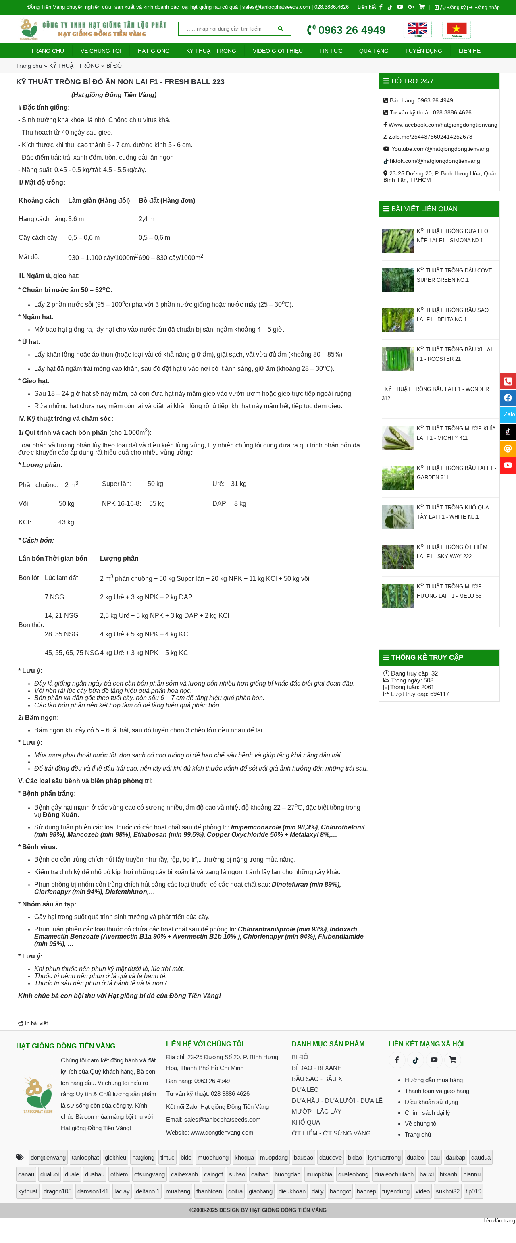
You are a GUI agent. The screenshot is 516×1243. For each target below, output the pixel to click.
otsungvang (149, 1174)
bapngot (340, 1191)
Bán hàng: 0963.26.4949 (420, 100)
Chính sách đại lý (427, 1112)
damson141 (92, 1191)
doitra (235, 1191)
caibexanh (184, 1174)
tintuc (167, 1157)
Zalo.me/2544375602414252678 (427, 136)
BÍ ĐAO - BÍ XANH (317, 1067)
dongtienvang (48, 1157)
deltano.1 (148, 1191)
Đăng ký (456, 7)
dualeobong (353, 1174)
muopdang (274, 1157)
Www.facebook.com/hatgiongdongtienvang (442, 124)
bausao (303, 1157)
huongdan (287, 1174)
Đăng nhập (487, 7)
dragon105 (57, 1191)
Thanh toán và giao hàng (437, 1090)
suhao (237, 1174)
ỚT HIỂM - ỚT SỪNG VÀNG (331, 1133)
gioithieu (115, 1157)
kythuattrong (384, 1157)
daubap (455, 1157)
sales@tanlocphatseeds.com (276, 7)
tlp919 (473, 1191)
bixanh (448, 1174)
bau (435, 1157)
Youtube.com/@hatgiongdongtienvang (439, 149)
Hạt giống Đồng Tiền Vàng (234, 1106)
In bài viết (35, 1023)
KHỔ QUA (306, 1122)
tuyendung (396, 1191)
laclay (122, 1191)
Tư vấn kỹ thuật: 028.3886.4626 (430, 112)
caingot (213, 1174)
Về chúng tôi (421, 1123)
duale (72, 1174)
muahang (178, 1191)
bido (186, 1157)
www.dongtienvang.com (222, 1132)
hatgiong (143, 1157)
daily (318, 1191)
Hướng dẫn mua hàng (434, 1080)
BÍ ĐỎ (114, 65)
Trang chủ (29, 65)
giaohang (261, 1191)
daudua (481, 1157)
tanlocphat (85, 1157)
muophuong (213, 1157)
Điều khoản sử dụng (431, 1101)
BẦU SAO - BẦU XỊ (318, 1078)
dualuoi (49, 1174)
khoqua (244, 1157)
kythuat (27, 1191)
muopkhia (319, 1174)
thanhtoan (209, 1191)
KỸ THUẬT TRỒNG (74, 65)
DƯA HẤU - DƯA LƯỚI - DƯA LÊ (337, 1100)
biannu (472, 1174)
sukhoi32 (448, 1191)
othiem (119, 1174)
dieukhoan (292, 1191)
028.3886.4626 (331, 7)
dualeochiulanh (394, 1174)
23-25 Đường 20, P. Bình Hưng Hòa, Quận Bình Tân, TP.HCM (440, 176)
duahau (94, 1174)
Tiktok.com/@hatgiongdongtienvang (434, 161)
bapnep (366, 1191)
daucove (330, 1157)
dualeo (415, 1157)
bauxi (427, 1174)
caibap (259, 1174)
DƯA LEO (305, 1089)
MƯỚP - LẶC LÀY (316, 1111)
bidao (355, 1157)
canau (26, 1174)
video (423, 1191)
